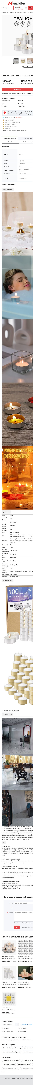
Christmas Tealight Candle (10, 1069)
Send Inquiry (17, 89)
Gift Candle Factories (9, 1064)
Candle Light (18, 1048)
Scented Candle (22, 1031)
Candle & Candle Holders (20, 12)
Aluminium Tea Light (7, 1031)
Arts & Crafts (10, 12)
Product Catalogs (27, 1024)
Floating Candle (22, 1028)
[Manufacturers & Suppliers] (16, 3)
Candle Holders (7, 1048)
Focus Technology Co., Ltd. (22, 1078)
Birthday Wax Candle (24, 1064)
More (3, 1072)
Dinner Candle (5, 1028)
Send (16, 927)
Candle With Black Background (11, 1052)
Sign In (4, 130)
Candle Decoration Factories (11, 1060)
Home (3, 12)
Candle (30, 12)
